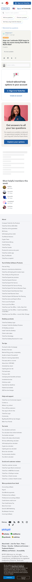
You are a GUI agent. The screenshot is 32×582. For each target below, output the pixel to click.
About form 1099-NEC (8, 363)
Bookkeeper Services (8, 511)
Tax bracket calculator (8, 435)
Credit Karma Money (7, 242)
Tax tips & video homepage (9, 347)
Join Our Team (15, 543)
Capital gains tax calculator (9, 449)
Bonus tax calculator (7, 451)
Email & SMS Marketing (8, 508)
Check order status (7, 333)
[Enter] (3, 13)
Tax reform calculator (7, 457)
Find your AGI (6, 374)
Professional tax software (8, 495)
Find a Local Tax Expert (8, 301)
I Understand (9, 577)
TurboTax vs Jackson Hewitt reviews (11, 478)
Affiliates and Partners (8, 551)
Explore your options (16, 142)
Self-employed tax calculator (10, 443)
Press (23, 543)
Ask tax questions (8, 17)
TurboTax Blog (6, 245)
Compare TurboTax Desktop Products (12, 325)
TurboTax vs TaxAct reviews (9, 476)
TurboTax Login (6, 413)
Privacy (4, 546)
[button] (5, 9)
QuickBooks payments (8, 492)
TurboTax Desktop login (8, 322)
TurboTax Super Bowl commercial (11, 468)
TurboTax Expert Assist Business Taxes (12, 291)
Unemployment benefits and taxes (11, 376)
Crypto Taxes (5, 239)
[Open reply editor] (16, 65)
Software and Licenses (21, 546)
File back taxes (6, 371)
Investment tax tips (7, 379)
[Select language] (14, 8)
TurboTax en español (7, 258)
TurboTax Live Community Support (11, 400)
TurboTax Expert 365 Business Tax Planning (14, 296)
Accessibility (21, 551)
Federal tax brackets (7, 387)
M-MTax (10, 186)
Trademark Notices (8, 548)
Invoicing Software (7, 514)
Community (5, 416)
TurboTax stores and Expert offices (11, 299)
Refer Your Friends (7, 421)
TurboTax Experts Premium (9, 280)
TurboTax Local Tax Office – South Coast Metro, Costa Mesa (15, 310)
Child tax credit (6, 382)
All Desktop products (8, 328)
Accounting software (7, 487)
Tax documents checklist (8, 454)
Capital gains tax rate (7, 368)
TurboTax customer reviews (9, 465)
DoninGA (10, 196)
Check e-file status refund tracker (11, 438)
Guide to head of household (10, 355)
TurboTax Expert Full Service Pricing (12, 285)
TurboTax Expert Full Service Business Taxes (14, 288)
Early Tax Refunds (7, 255)
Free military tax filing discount (10, 274)
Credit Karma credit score (9, 500)
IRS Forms (4, 231)
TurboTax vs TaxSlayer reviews (10, 473)
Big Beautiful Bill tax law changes (11, 419)
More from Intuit (6, 506)
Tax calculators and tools (8, 430)
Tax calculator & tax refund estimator (12, 432)
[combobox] (14, 13)
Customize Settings (23, 578)
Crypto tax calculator (7, 446)
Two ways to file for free (8, 410)
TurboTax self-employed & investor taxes (13, 272)
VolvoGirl (10, 191)
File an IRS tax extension (8, 408)
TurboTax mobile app (8, 253)
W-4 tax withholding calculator (10, 440)
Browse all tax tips (7, 349)
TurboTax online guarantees (9, 228)
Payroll (4, 489)
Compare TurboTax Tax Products (11, 223)
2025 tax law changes (8, 390)
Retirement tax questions (10, 28)
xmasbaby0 (11, 201)
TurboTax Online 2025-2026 (9, 226)
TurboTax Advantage (7, 336)
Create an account (16, 96)
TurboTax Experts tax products (10, 277)
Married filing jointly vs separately (11, 352)
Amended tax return (7, 366)
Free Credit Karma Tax (8, 503)
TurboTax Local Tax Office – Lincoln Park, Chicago (15, 314)
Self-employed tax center (9, 234)
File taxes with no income (9, 360)
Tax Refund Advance (7, 236)
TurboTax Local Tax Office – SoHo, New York (14, 307)
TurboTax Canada (7, 247)
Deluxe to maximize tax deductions (11, 269)
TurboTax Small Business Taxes (10, 293)
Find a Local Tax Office (8, 304)
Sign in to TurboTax (17, 91)
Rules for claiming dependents (10, 358)
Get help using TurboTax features (12, 22)
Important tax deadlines (8, 385)
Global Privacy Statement (18, 566)
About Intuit (5, 543)
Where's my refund (7, 405)
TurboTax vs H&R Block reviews (10, 470)
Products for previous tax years (10, 250)
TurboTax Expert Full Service (10, 283)
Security (10, 546)
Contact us (5, 402)
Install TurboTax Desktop (9, 330)
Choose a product (22, 17)
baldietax (10, 206)
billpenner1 (8, 33)
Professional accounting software (11, 498)
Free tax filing (5, 266)
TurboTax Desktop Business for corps (12, 338)
